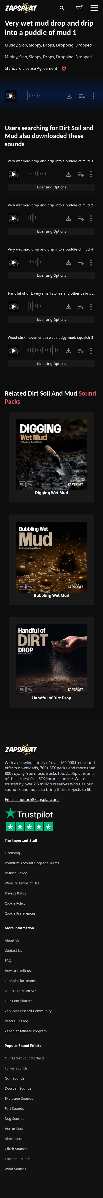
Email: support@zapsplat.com (32, 799)
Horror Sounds (16, 1128)
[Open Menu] (94, 8)
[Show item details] (93, 96)
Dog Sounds (14, 1118)
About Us (12, 940)
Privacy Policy (15, 893)
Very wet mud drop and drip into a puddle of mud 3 (50, 161)
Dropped (83, 45)
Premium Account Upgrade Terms (32, 863)
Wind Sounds (15, 1169)
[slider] (41, 95)
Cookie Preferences (20, 913)
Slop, (23, 45)
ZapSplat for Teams (20, 980)
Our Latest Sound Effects (25, 1058)
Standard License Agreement (31, 68)
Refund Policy (16, 873)
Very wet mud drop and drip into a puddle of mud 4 (50, 249)
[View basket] (79, 7)
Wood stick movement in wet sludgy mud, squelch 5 (50, 337)
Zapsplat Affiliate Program (26, 1031)
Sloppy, (35, 45)
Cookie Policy (15, 903)
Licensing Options (51, 187)
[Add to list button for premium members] (81, 96)
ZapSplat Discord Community (28, 1011)
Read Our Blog (16, 1021)
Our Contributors (18, 1001)
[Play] (11, 96)
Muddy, (11, 45)
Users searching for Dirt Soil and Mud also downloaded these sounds (49, 136)
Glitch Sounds (16, 1148)
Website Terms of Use (22, 883)
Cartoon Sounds (17, 1159)
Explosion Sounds (19, 1098)
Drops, (49, 45)
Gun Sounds (14, 1078)
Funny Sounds (16, 1068)
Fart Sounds (14, 1108)
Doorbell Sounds (18, 1088)
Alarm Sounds (16, 1138)
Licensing (12, 853)
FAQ (8, 960)
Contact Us (13, 950)
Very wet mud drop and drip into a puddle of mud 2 (50, 205)
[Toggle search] (62, 8)
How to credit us (18, 970)
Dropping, (65, 45)
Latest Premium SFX (20, 990)
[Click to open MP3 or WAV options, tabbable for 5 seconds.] (69, 96)
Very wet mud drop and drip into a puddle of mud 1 (49, 28)
